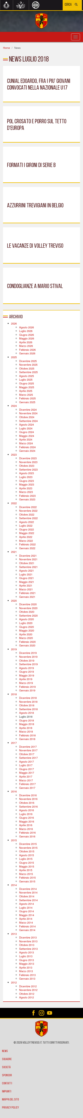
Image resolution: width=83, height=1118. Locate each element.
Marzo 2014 (26, 922)
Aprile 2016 (25, 825)
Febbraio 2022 (27, 544)
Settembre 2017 (28, 758)
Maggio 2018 (26, 724)
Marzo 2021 (26, 589)
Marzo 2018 (26, 731)
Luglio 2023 (25, 477)
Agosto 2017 (26, 761)
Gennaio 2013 (27, 978)
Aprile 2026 (25, 342)
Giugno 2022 (26, 529)
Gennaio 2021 (27, 597)
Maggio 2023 (26, 484)
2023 (14, 454)
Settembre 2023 (28, 469)
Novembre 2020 (28, 608)
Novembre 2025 (28, 364)
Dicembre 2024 (28, 409)
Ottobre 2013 (26, 945)
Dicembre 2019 (28, 653)
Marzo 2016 (26, 829)
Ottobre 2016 (26, 803)
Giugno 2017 (26, 769)
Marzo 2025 (26, 395)
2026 (14, 323)
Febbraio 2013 (27, 975)
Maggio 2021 (26, 582)
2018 (14, 694)
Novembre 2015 (28, 848)
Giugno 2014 (26, 911)
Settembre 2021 (28, 567)
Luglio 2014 (25, 907)
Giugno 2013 (26, 960)
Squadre (7, 1059)
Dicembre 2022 (28, 507)
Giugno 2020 (26, 627)
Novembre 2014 (28, 892)
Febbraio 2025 (27, 398)
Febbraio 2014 (27, 926)
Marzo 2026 (26, 346)
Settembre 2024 (28, 421)
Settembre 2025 (28, 372)
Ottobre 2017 (26, 754)
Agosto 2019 (26, 668)
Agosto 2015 (26, 855)
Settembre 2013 (28, 949)
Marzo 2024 (26, 443)
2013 (14, 934)
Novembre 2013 (28, 941)
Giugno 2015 (26, 862)
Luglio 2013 (25, 956)
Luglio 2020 (25, 623)
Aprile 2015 (25, 870)
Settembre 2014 (28, 900)
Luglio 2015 (25, 859)
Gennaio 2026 (27, 353)
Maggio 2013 (26, 964)
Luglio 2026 (25, 331)
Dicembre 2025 (28, 361)
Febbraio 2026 (27, 350)
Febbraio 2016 (27, 832)
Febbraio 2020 (27, 642)
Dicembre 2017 (28, 746)
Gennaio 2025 (27, 402)
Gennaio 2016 (27, 836)
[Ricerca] (76, 4)
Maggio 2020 (26, 630)
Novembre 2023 (28, 462)
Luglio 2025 (25, 379)
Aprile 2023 (25, 488)
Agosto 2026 (26, 327)
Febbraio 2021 (27, 593)
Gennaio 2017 (27, 788)
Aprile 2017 (25, 776)
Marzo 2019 (26, 683)
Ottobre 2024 (26, 417)
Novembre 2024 (28, 413)
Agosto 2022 (26, 522)
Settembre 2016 (28, 806)
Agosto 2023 (26, 473)
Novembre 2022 (28, 511)
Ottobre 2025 (26, 368)
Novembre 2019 (28, 657)
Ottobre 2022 (26, 514)
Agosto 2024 (26, 424)
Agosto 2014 (26, 904)
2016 (14, 791)
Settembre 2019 (28, 664)
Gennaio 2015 (27, 881)
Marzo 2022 (26, 541)
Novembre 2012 (28, 990)
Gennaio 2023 (27, 499)
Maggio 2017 (26, 773)
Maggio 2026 (26, 338)
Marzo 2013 (26, 971)
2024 (14, 406)
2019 (14, 649)
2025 (14, 357)
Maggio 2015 (26, 866)
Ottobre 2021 (26, 563)
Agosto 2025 (26, 376)
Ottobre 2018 (26, 705)
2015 (14, 840)
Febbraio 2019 (27, 687)
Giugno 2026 (26, 335)
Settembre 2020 (28, 615)
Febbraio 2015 (27, 877)
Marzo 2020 (26, 638)
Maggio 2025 (26, 387)
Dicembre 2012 (28, 986)
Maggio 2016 (26, 821)
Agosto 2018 (26, 713)
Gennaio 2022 (27, 548)
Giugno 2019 (26, 671)
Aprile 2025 (25, 391)
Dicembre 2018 (28, 698)
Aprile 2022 (25, 537)
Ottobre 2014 (26, 896)
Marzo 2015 (26, 874)
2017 (14, 743)
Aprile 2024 (25, 439)
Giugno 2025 (26, 383)
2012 (14, 982)
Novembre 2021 (28, 559)
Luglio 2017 (25, 765)
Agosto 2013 (26, 952)
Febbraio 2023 (27, 496)
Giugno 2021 (26, 578)
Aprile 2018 (25, 728)
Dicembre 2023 (28, 458)
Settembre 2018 (28, 709)
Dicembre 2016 (28, 795)
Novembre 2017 (28, 750)
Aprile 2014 (25, 919)
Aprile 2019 (25, 679)
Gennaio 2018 (27, 739)
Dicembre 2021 (28, 555)
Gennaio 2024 (27, 451)
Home (6, 48)
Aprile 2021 (25, 585)
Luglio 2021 (25, 574)
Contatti (7, 1083)
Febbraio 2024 (27, 447)
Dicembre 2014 (28, 889)
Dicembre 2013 (28, 937)
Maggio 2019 (26, 675)
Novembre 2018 (28, 702)
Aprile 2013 (25, 967)
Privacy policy (10, 1107)
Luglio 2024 (25, 428)
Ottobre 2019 (26, 660)
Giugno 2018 (26, 720)
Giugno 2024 (26, 432)
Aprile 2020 (25, 634)
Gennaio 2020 (27, 645)
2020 (14, 600)
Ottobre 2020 (26, 612)
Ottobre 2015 (26, 851)
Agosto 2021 (26, 570)
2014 (14, 885)
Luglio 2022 (25, 525)
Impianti (6, 1091)
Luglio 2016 (25, 814)
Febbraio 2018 (27, 735)
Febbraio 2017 (27, 784)
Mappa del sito (10, 1099)
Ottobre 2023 (26, 466)
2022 (14, 503)
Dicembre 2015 (28, 844)
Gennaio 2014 (27, 930)
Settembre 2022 (28, 518)
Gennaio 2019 (27, 690)
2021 (14, 552)
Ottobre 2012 (26, 994)
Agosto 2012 (26, 997)
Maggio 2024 (26, 436)
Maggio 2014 (26, 915)
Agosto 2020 (26, 619)
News (5, 1051)
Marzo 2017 (26, 780)
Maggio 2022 (26, 533)
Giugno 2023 (26, 481)
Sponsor (7, 1075)
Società (6, 1067)
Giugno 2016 (26, 817)
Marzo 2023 (26, 492)
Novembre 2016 (28, 799)
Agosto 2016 (26, 810)
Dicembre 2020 (28, 604)
